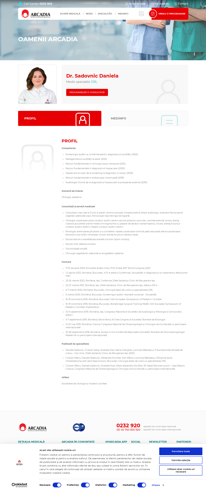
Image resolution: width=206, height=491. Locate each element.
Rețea (89, 13)
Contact (183, 3)
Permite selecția (181, 460)
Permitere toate (181, 451)
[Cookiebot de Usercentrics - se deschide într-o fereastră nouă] (19, 485)
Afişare (156, 485)
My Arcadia (162, 3)
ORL (94, 82)
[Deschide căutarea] (141, 14)
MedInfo (123, 13)
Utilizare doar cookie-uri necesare (181, 470)
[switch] (85, 485)
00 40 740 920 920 (128, 429)
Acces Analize (137, 3)
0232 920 (46, 3)
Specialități (105, 13)
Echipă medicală (70, 13)
